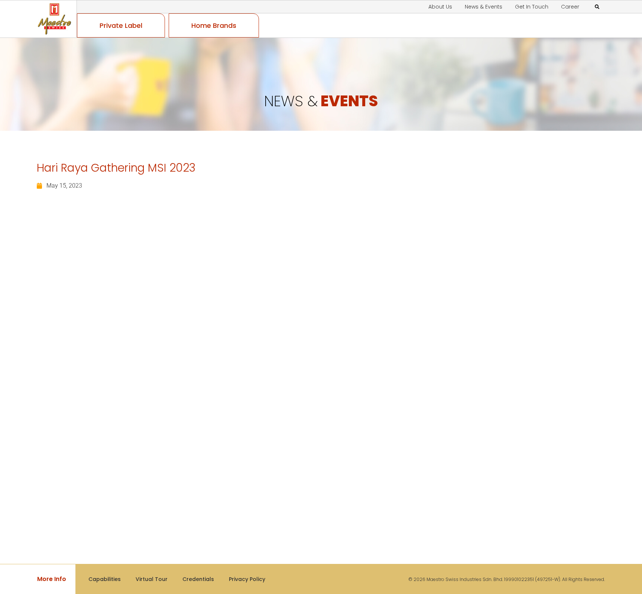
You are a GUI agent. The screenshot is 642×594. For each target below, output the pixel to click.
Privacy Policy (247, 579)
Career (570, 6)
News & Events (483, 6)
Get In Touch (531, 6)
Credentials (198, 579)
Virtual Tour (152, 579)
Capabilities (104, 579)
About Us (440, 6)
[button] (597, 7)
